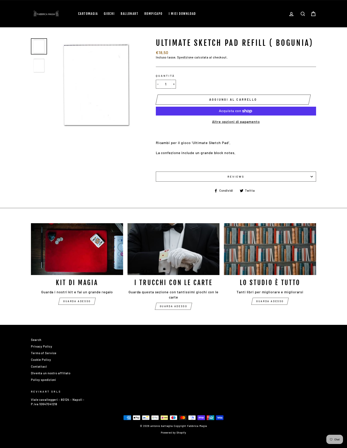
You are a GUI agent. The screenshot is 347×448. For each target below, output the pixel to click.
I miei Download (182, 14)
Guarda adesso (77, 301)
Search (36, 340)
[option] (96, 84)
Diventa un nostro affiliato (50, 373)
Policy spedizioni (43, 380)
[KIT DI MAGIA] (77, 249)
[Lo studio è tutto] (270, 249)
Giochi (109, 14)
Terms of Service (43, 353)
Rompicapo (153, 14)
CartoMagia (88, 14)
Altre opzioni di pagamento (236, 121)
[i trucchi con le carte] (174, 249)
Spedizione (185, 57)
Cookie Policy (41, 359)
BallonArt (129, 14)
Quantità (165, 75)
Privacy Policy (41, 346)
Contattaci (39, 366)
